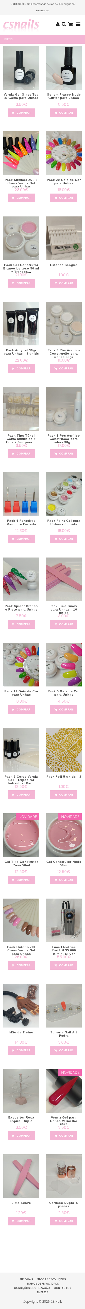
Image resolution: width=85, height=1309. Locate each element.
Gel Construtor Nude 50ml (63, 863)
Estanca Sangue (63, 265)
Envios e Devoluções (51, 1279)
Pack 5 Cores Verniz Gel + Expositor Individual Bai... (21, 780)
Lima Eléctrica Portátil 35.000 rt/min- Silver (64, 950)
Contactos (62, 1288)
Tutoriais (26, 1279)
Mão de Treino (21, 1032)
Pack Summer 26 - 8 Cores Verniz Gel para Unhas (21, 183)
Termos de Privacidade (43, 1283)
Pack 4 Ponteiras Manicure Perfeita (21, 522)
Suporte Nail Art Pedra (63, 1034)
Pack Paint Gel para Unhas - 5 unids (63, 522)
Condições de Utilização (32, 1288)
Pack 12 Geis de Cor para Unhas (21, 693)
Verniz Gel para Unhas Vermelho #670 (63, 1121)
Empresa (42, 1292)
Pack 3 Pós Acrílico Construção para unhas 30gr (64, 353)
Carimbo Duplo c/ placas (63, 1204)
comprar (23, 113)
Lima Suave (21, 1202)
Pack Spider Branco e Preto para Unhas (21, 607)
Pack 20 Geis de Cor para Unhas (64, 181)
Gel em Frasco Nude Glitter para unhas (64, 96)
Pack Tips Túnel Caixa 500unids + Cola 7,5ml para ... (21, 439)
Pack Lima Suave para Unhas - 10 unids (63, 609)
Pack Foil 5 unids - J (63, 776)
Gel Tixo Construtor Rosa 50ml (21, 863)
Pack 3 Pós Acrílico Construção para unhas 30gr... (64, 439)
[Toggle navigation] (78, 24)
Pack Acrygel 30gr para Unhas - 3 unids (21, 351)
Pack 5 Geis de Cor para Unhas (64, 693)
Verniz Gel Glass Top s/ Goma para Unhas (21, 96)
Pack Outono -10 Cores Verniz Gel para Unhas (21, 950)
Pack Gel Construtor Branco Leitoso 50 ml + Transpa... (21, 268)
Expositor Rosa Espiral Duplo (21, 1119)
